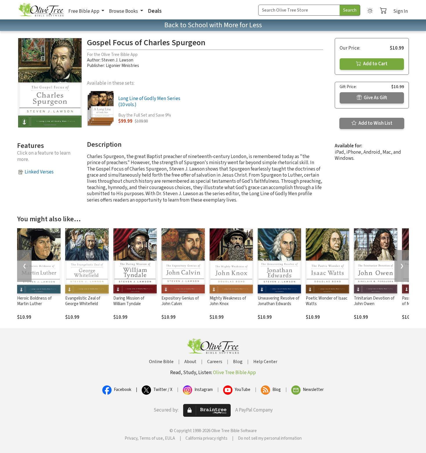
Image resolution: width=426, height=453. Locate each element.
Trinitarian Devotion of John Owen (374, 301)
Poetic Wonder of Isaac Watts (326, 301)
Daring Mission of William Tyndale (128, 301)
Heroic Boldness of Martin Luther (34, 301)
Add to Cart (374, 63)
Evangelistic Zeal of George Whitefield (82, 301)
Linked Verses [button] (39, 171)
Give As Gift (375, 97)
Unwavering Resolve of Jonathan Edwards (278, 301)
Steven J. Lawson (117, 60)
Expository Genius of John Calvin (180, 301)
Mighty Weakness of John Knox (228, 301)
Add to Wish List (375, 123)
